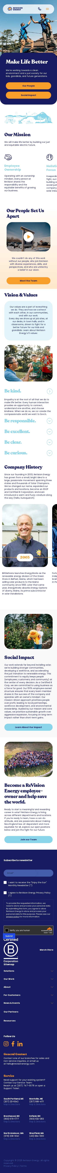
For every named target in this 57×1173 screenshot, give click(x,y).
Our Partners (11, 1011)
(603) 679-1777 (11, 1118)
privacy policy (12, 916)
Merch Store (46, 949)
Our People (28, 85)
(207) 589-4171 (36, 1101)
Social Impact (28, 95)
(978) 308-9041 (11, 1135)
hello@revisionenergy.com (21, 1063)
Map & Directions (12, 1104)
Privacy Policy (11, 1166)
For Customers (12, 995)
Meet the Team (28, 280)
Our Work (9, 979)
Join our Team (28, 839)
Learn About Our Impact (28, 727)
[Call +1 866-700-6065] (39, 9)
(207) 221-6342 (11, 1101)
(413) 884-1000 (36, 1135)
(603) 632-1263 (36, 1118)
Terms (23, 1166)
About (7, 987)
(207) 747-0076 (25, 1085)
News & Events (12, 1003)
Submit (9, 936)
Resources (9, 1020)
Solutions (9, 970)
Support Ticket (11, 1088)
